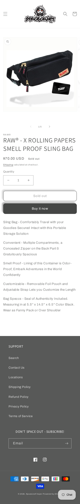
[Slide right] (49, 126)
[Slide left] (30, 126)
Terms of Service (21, 416)
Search (14, 358)
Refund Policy (19, 396)
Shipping (8, 164)
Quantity (8, 171)
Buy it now (40, 208)
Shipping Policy (20, 387)
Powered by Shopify (52, 494)
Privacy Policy (19, 406)
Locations (16, 377)
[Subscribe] (66, 443)
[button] (5, 14)
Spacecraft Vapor (34, 494)
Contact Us (17, 367)
